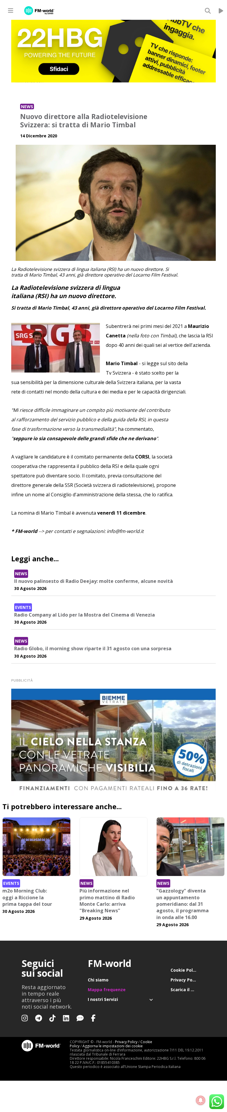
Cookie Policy (185, 970)
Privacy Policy (185, 980)
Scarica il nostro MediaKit (188, 989)
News (27, 106)
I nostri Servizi (103, 999)
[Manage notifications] (200, 1100)
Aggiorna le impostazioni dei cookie (112, 1045)
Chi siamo (98, 980)
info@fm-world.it (125, 531)
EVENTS (23, 607)
